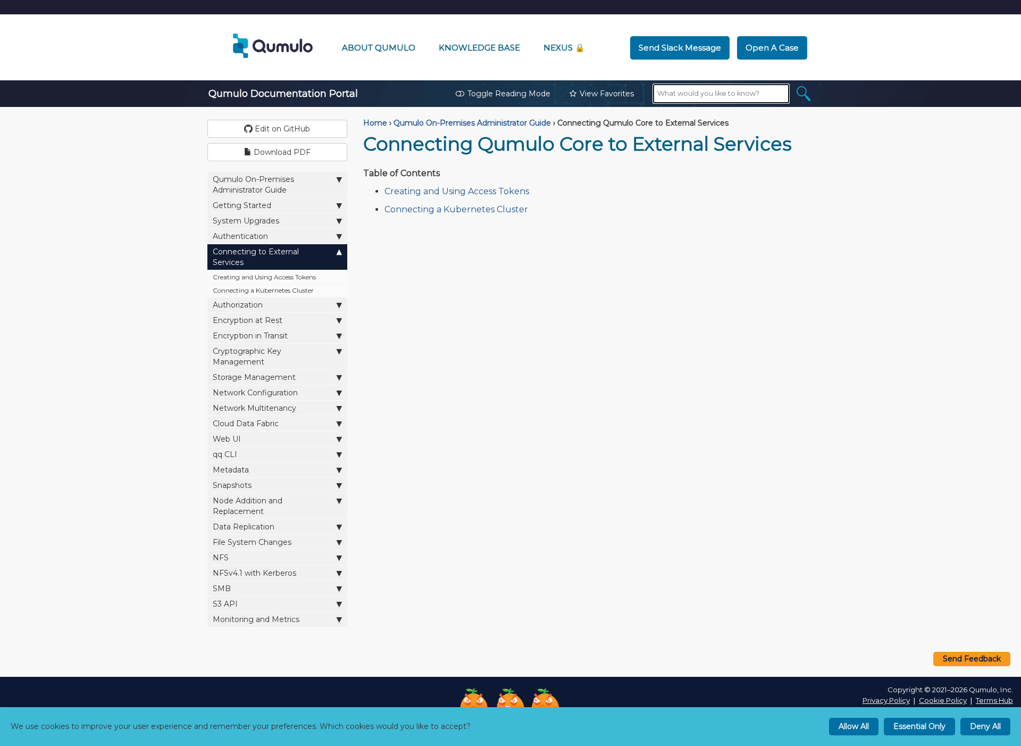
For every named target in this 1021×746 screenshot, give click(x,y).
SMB (222, 588)
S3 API (225, 604)
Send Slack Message (680, 48)
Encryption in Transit (250, 336)
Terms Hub (994, 700)
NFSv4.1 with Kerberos (254, 573)
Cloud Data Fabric (246, 423)
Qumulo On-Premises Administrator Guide (253, 185)
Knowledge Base (479, 48)
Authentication (240, 236)
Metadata (231, 470)
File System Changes (252, 542)
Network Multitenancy (254, 408)
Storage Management (254, 377)
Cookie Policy (943, 700)
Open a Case (772, 48)
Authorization (238, 305)
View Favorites (607, 93)
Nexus (564, 48)
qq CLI (225, 454)
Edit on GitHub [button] (281, 129)
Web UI (227, 439)
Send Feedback (972, 659)
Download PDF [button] (281, 152)
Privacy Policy (886, 700)
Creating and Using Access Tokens (264, 277)
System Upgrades (246, 221)
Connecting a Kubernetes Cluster (263, 290)
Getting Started (242, 205)
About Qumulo (378, 48)
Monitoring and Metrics (256, 619)
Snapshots (232, 485)
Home (375, 123)
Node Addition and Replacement (247, 506)
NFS (221, 557)
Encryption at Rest (247, 320)
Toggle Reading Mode (508, 93)
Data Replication (243, 527)
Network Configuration (255, 392)
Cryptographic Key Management (247, 356)
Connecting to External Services (256, 257)
